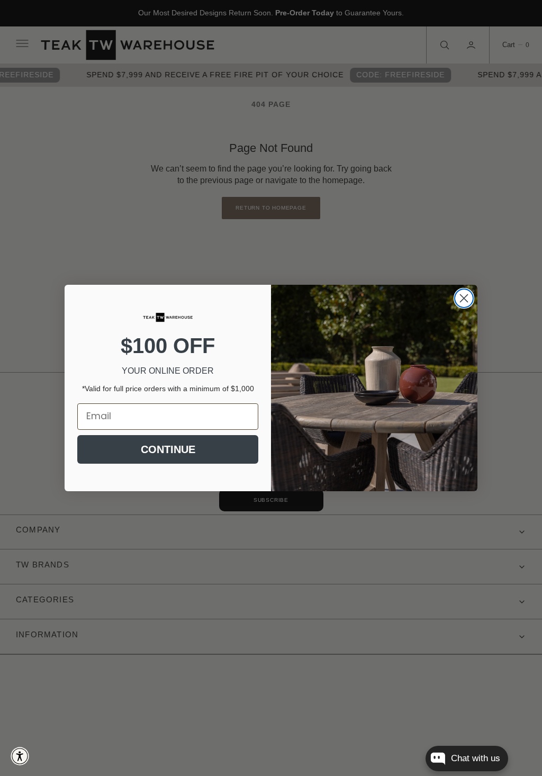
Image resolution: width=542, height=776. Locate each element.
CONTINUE (168, 449)
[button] (20, 756)
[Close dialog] (464, 298)
